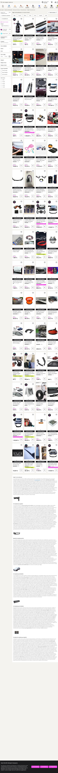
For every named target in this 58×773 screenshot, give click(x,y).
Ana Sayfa (2, 9)
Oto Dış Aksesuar (23, 9)
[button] (16, 64)
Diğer (15, 15)
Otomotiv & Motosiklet (8, 9)
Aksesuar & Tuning (16, 9)
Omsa (35, 15)
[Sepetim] (52, 2)
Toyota (19, 15)
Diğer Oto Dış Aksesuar (31, 9)
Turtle (30, 15)
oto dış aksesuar (37, 479)
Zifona (25, 15)
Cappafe (40, 15)
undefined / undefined (6, 15)
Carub (46, 15)
